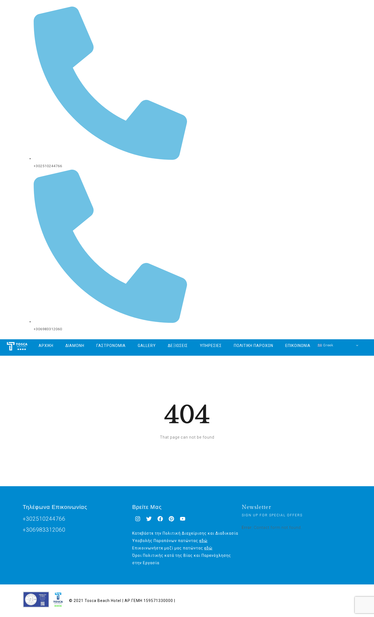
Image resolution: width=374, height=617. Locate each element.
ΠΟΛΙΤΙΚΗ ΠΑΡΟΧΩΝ (253, 345)
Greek (327, 345)
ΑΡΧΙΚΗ (46, 345)
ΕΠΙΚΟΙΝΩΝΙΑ (297, 345)
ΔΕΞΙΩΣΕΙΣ (178, 345)
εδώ (203, 540)
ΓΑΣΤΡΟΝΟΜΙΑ (111, 345)
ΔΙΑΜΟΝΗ (74, 345)
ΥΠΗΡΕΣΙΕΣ (211, 345)
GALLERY (147, 345)
